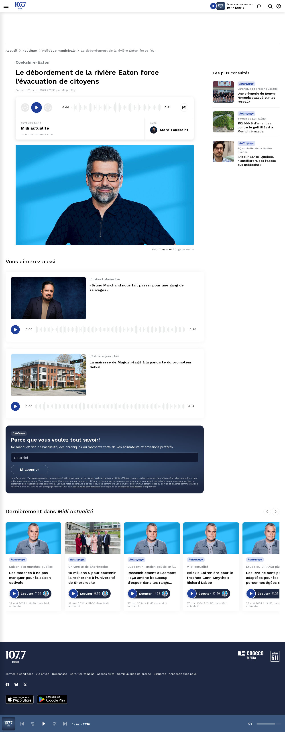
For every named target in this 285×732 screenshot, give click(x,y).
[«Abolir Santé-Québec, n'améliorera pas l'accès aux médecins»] (223, 151)
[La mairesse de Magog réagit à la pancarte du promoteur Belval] (48, 375)
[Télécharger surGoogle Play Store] (52, 700)
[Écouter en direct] (213, 6)
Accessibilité (105, 673)
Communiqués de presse (134, 673)
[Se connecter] (278, 6)
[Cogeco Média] (250, 658)
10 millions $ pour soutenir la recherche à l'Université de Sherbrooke (92, 578)
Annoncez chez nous (183, 673)
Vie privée (42, 673)
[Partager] (184, 107)
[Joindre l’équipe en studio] (259, 6)
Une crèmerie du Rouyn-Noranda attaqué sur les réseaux (257, 97)
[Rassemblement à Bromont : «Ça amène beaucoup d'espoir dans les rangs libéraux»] (152, 538)
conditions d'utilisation (130, 486)
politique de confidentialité (86, 486)
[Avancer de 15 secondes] (48, 107)
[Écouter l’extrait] (36, 107)
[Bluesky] (16, 684)
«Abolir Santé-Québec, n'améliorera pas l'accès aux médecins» (257, 160)
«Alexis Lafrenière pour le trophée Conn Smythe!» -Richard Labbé (210, 578)
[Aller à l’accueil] (20, 8)
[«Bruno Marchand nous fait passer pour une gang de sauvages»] (48, 298)
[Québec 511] (275, 661)
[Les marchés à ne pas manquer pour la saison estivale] (33, 538)
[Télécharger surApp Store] (20, 700)
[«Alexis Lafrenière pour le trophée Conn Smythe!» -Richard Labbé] (211, 538)
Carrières (160, 673)
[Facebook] (7, 684)
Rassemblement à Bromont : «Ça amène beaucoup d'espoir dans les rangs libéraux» (152, 578)
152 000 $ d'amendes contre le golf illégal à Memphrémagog (255, 127)
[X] (25, 684)
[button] (22, 723)
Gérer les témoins (82, 673)
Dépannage (59, 673)
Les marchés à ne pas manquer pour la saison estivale (30, 578)
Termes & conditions (19, 673)
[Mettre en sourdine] (250, 724)
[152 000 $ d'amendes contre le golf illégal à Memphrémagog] (223, 121)
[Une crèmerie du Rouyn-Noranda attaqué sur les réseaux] (223, 92)
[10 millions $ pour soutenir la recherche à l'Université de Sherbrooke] (92, 538)
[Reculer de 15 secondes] (25, 107)
